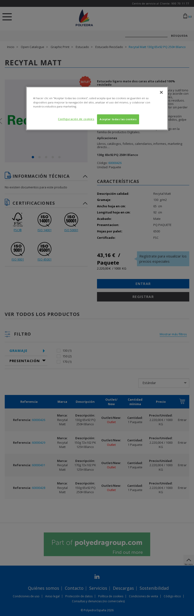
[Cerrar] (161, 92)
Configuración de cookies (76, 119)
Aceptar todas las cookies (118, 119)
